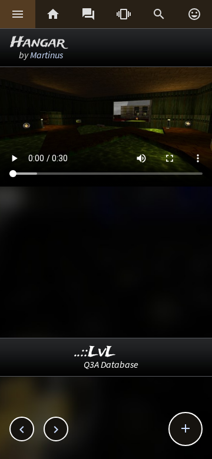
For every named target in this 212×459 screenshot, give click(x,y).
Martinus (46, 55)
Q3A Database (111, 364)
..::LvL (95, 352)
